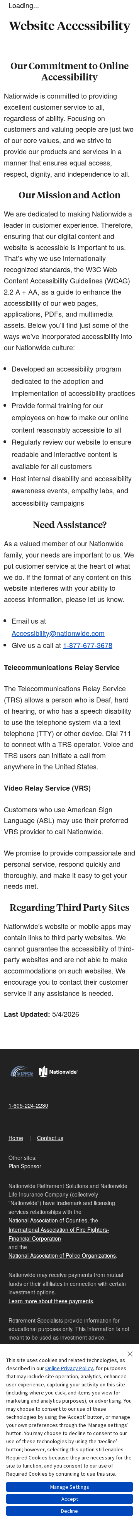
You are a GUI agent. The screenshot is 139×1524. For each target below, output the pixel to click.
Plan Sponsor (24, 1166)
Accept (69, 1498)
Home (15, 1138)
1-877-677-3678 (87, 645)
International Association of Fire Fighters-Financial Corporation (58, 1234)
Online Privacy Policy (69, 1368)
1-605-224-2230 (28, 1105)
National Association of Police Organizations (62, 1255)
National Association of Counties (47, 1220)
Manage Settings (69, 1486)
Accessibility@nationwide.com (58, 633)
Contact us (50, 1138)
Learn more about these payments (50, 1301)
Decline (69, 1510)
